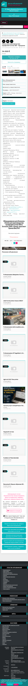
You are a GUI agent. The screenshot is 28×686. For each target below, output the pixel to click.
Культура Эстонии (6, 636)
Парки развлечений (6, 600)
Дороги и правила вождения (9, 587)
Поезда (5, 583)
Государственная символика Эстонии (10, 625)
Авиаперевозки (6, 570)
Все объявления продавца (14, 75)
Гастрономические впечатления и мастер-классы (13, 599)
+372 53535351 (14, 667)
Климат (4, 638)
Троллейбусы (6, 580)
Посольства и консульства (8, 607)
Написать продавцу (14, 62)
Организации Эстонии (16, 660)
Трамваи (5, 582)
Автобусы (5, 579)
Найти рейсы (6, 571)
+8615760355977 (14, 208)
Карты (14, 613)
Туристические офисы (7, 608)
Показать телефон (14, 57)
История (4, 634)
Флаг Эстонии (5, 626)
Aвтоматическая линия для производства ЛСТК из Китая (14, 536)
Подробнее (3, 684)
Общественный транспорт (9, 576)
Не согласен (10, 684)
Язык (3, 642)
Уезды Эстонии (5, 633)
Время (4, 637)
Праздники (5, 630)
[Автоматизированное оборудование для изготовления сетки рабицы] (11, 71)
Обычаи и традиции (6, 640)
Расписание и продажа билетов (10, 574)
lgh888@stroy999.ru (16, 207)
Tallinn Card (5, 609)
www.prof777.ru (12, 212)
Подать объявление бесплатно (15, 10)
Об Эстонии (13, 623)
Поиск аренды (6, 589)
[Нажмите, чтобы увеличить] (4, 67)
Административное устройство (9, 632)
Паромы (5, 575)
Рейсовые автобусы (7, 572)
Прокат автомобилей (8, 586)
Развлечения (14, 595)
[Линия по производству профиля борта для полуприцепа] (17, 71)
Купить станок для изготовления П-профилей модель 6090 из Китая (14, 541)
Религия (4, 641)
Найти (25, 26)
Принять (16, 684)
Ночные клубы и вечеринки (8, 598)
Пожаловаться (14, 237)
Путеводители (5, 616)
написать (13, 664)
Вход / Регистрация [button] (14, 15)
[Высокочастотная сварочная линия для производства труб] (5, 71)
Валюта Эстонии (6, 629)
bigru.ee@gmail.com (15, 670)
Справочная (13, 604)
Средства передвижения (14, 567)
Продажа (17, 34)
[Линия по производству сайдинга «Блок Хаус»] (23, 71)
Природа (4, 644)
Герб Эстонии (5, 628)
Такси (4, 578)
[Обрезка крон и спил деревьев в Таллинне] (14, 248)
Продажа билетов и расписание (10, 584)
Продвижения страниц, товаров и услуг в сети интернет (14, 547)
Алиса (8, 66)
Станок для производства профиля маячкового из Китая (14, 530)
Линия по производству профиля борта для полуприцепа (14, 524)
